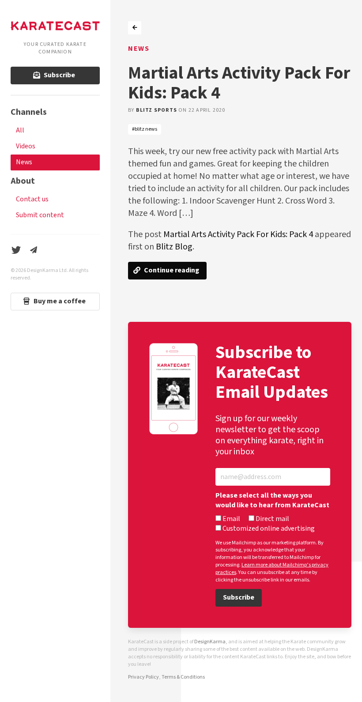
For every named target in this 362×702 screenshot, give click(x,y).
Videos (25, 146)
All (20, 130)
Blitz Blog (174, 247)
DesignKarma (210, 641)
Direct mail (271, 519)
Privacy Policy (143, 677)
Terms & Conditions (183, 677)
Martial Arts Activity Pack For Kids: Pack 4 (238, 234)
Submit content (40, 215)
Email (230, 519)
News (24, 162)
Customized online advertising (268, 529)
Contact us (32, 199)
